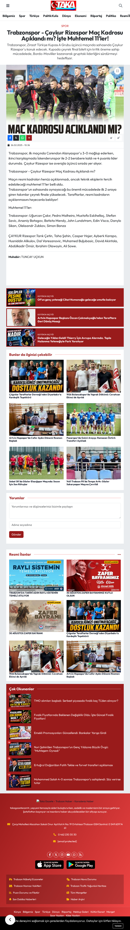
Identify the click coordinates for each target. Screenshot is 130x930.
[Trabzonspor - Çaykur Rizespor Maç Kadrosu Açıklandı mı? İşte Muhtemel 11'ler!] (65, 99)
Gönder (16, 534)
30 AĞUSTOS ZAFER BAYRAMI (26, 633)
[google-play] (81, 864)
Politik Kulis (50, 16)
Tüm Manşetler (78, 892)
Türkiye (34, 16)
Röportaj (96, 16)
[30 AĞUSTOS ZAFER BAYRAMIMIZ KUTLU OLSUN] (94, 575)
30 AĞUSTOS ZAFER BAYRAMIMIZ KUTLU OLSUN (90, 594)
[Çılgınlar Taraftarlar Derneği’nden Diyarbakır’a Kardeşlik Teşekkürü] (36, 375)
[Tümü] (119, 554)
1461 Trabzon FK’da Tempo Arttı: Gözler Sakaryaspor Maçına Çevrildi (88, 483)
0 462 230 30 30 (67, 834)
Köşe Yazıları (73, 915)
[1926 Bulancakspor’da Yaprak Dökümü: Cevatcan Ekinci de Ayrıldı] (94, 375)
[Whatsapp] (74, 854)
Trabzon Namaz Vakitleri (27, 885)
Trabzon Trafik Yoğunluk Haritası (88, 885)
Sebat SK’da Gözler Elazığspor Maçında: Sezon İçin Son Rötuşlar (34, 483)
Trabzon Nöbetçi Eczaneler (28, 879)
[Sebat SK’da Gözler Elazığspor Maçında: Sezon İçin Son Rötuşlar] (36, 462)
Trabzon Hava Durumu (83, 879)
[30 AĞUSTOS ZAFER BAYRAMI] (36, 615)
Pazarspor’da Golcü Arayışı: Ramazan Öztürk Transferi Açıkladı (91, 439)
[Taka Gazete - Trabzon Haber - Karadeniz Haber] (63, 5)
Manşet (110, 911)
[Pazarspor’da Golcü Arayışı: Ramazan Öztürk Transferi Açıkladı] (94, 419)
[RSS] (80, 854)
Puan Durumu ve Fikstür (26, 892)
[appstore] (49, 864)
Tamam (118, 926)
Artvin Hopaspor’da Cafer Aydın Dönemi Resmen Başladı (35, 439)
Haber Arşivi (77, 899)
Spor (22, 16)
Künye (17, 911)
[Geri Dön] (10, 920)
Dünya (66, 16)
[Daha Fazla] (29, 138)
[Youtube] (68, 854)
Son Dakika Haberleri (24, 899)
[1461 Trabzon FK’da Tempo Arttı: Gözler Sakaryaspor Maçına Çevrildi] (94, 462)
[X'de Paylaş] (16, 138)
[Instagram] (62, 854)
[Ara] (120, 6)
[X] (56, 854)
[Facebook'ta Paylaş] (10, 138)
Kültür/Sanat (98, 911)
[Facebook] (50, 854)
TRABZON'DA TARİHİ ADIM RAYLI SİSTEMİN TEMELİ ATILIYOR (33, 594)
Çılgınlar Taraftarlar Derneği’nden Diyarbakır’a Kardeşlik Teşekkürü (35, 396)
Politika (111, 16)
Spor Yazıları (57, 915)
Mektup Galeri (81, 911)
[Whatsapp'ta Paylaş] (23, 138)
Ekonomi (80, 16)
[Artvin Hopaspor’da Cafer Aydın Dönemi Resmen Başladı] (36, 419)
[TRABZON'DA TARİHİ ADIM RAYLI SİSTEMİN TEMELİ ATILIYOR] (36, 575)
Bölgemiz (9, 16)
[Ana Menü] (7, 5)
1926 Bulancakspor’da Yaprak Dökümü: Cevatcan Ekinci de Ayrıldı (93, 396)
